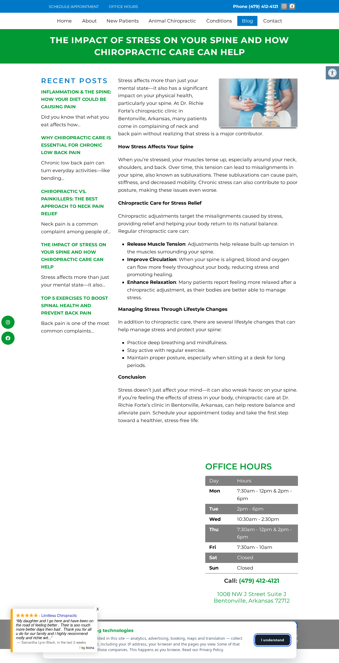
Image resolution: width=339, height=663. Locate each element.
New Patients (122, 21)
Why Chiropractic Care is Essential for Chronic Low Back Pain (76, 145)
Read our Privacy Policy (202, 649)
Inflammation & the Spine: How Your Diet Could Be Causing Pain (76, 99)
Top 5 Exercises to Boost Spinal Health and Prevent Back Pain (74, 305)
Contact (272, 21)
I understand (272, 640)
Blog (247, 21)
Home (64, 21)
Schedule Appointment (74, 6)
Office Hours (123, 6)
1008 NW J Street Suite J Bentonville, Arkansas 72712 (252, 597)
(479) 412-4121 (263, 6)
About (89, 21)
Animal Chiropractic (172, 21)
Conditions (219, 21)
